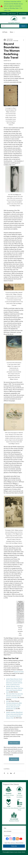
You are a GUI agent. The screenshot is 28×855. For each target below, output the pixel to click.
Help (5, 828)
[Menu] (24, 18)
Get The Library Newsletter (14, 843)
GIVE (19, 793)
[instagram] (10, 838)
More (11, 32)
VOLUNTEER (14, 819)
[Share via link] (14, 773)
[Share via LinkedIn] (11, 773)
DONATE (8, 793)
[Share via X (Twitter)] (7, 773)
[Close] (26, 1)
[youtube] (20, 838)
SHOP (19, 806)
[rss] (17, 838)
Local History (7, 768)
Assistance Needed (14, 821)
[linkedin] (14, 838)
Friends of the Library (8, 808)
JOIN (8, 806)
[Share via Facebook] (4, 773)
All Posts (4, 32)
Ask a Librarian (7, 831)
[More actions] (23, 40)
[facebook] (7, 838)
